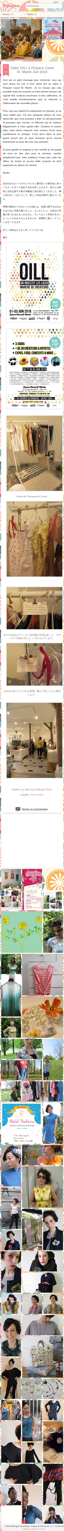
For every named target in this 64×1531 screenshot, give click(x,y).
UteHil (51, 1526)
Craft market (37, 794)
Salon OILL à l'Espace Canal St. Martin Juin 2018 (32, 70)
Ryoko (49, 789)
